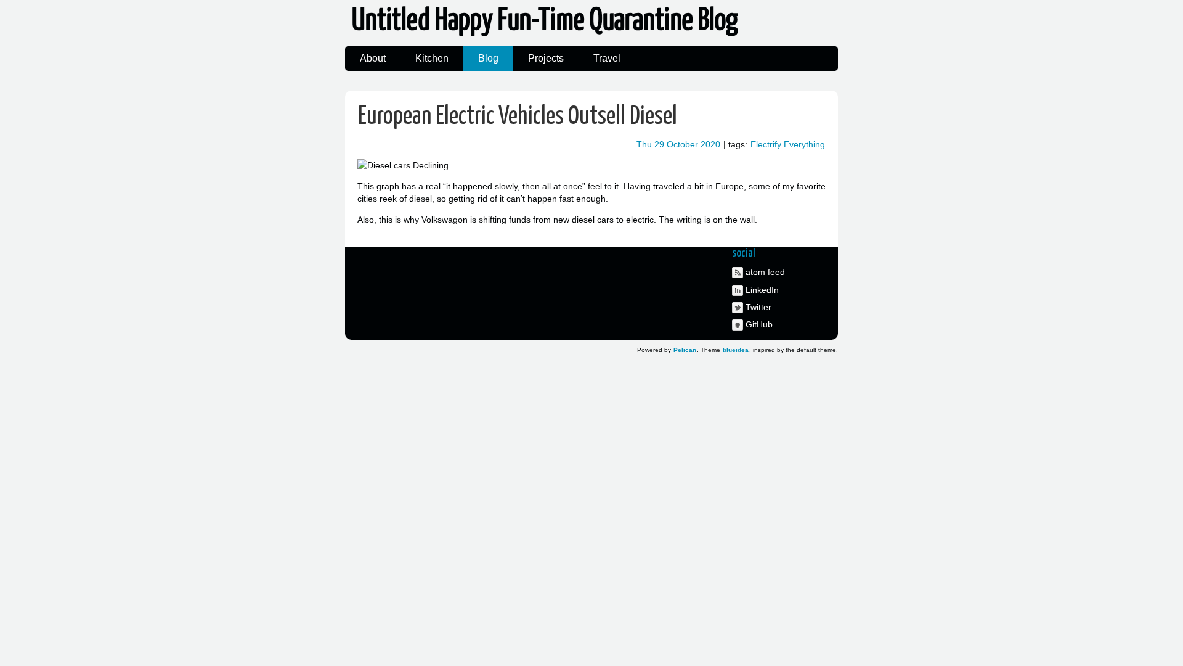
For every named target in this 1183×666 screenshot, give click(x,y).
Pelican (684, 350)
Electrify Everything (787, 144)
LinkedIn (762, 290)
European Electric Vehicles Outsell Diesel (517, 117)
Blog (488, 58)
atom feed (765, 272)
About (373, 58)
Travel (606, 58)
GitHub (759, 324)
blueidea (736, 350)
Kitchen (432, 58)
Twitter (758, 307)
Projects (546, 58)
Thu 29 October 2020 (678, 144)
